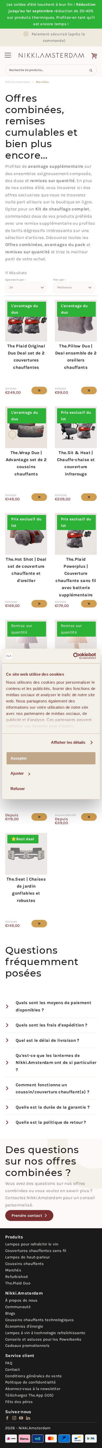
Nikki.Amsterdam (17, 82)
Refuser (17, 788)
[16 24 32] (26, 287)
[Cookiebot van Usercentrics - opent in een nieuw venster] (73, 655)
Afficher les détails (68, 742)
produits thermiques (34, 17)
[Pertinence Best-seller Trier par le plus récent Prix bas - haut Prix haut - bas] (74, 287)
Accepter (18, 758)
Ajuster (17, 773)
